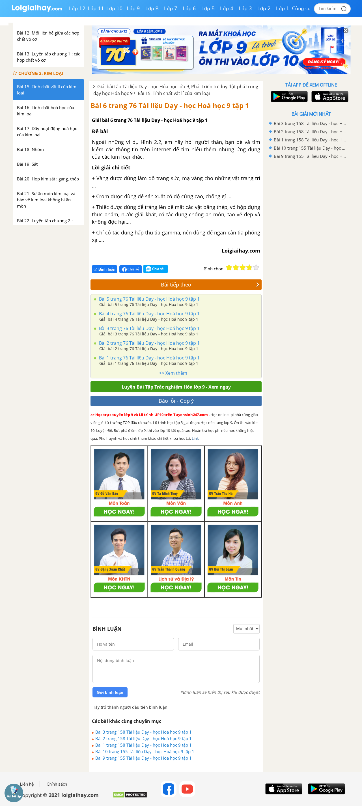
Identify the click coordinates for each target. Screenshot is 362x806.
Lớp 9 (133, 8)
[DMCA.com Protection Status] (130, 796)
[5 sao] (256, 267)
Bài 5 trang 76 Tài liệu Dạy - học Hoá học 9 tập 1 (149, 299)
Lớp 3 (245, 8)
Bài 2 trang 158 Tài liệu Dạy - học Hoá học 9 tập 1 (143, 738)
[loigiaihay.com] (36, 11)
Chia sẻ (133, 269)
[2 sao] (235, 267)
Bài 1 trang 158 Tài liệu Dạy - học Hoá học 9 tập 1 (143, 745)
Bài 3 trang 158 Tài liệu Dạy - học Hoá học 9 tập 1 (143, 732)
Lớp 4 (226, 8)
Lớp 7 (170, 8)
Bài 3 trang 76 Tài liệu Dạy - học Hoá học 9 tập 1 (149, 328)
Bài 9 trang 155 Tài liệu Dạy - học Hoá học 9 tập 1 (143, 758)
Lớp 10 (114, 8)
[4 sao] (249, 267)
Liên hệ (27, 784)
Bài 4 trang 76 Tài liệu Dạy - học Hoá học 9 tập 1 (149, 314)
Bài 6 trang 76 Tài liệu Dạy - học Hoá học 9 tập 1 (169, 105)
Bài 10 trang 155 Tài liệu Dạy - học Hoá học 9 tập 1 (144, 751)
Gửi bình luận (110, 692)
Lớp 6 (189, 8)
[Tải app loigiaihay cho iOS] (329, 96)
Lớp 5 (208, 8)
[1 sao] (229, 267)
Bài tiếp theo (176, 284)
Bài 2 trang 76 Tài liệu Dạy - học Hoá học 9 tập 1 (149, 343)
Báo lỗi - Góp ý (176, 400)
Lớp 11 (96, 8)
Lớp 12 (77, 8)
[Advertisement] (311, 250)
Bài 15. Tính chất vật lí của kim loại (174, 93)
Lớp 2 (264, 8)
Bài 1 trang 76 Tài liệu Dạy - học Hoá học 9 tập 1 (149, 358)
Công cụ (301, 8)
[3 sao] (242, 267)
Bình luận (106, 269)
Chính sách (57, 784)
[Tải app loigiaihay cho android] (288, 96)
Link (195, 438)
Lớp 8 (152, 8)
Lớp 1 (282, 8)
